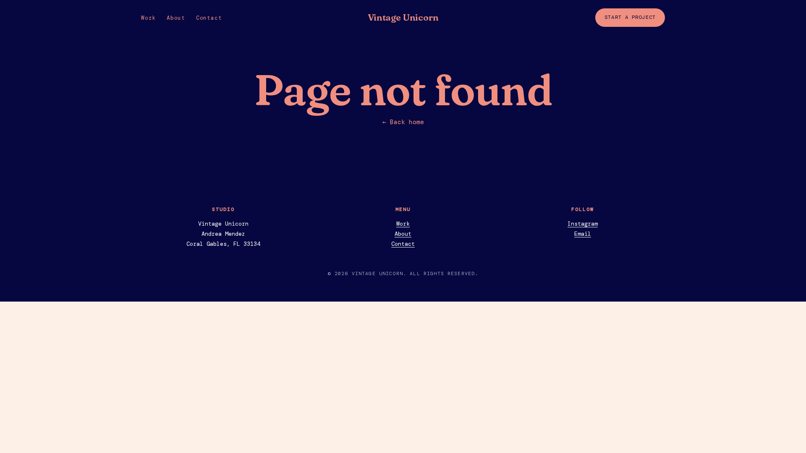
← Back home (403, 122)
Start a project (630, 17)
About (176, 17)
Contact (209, 17)
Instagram (583, 223)
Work (148, 17)
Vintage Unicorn (403, 17)
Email (582, 233)
